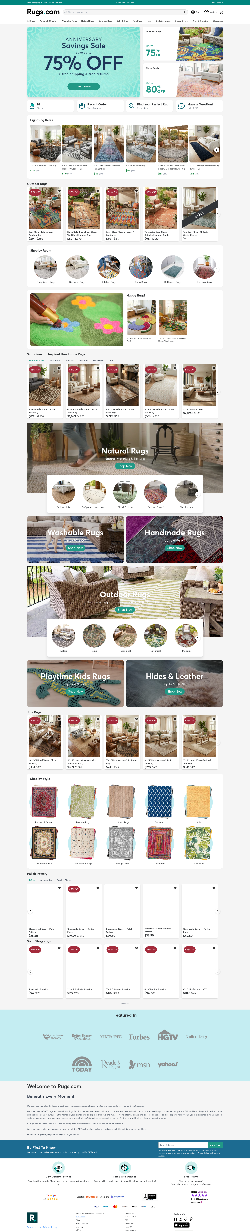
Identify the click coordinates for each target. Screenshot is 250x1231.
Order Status (217, 2)
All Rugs (31, 21)
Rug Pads (137, 21)
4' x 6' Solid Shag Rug (39, 989)
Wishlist (213, 12)
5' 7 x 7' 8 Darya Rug (193, 409)
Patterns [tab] (83, 360)
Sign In (199, 12)
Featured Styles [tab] (36, 360)
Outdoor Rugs (105, 21)
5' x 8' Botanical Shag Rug (118, 989)
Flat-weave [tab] (98, 360)
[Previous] (30, 214)
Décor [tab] (32, 880)
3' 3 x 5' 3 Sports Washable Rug (160, 1099)
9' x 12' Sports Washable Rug (42, 1110)
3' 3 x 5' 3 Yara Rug (153, 1049)
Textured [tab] (70, 360)
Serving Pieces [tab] (64, 880)
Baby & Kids (122, 21)
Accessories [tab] (46, 880)
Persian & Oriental (48, 21)
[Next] (217, 214)
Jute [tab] (111, 360)
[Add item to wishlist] (59, 191)
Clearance (218, 21)
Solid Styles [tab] (55, 360)
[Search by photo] (65, 12)
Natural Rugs (87, 21)
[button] (216, 150)
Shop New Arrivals (125, 2)
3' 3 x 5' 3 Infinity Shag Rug (80, 989)
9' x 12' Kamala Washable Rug (197, 1049)
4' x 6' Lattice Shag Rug (156, 989)
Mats (148, 21)
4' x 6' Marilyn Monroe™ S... (196, 989)
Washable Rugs (69, 21)
